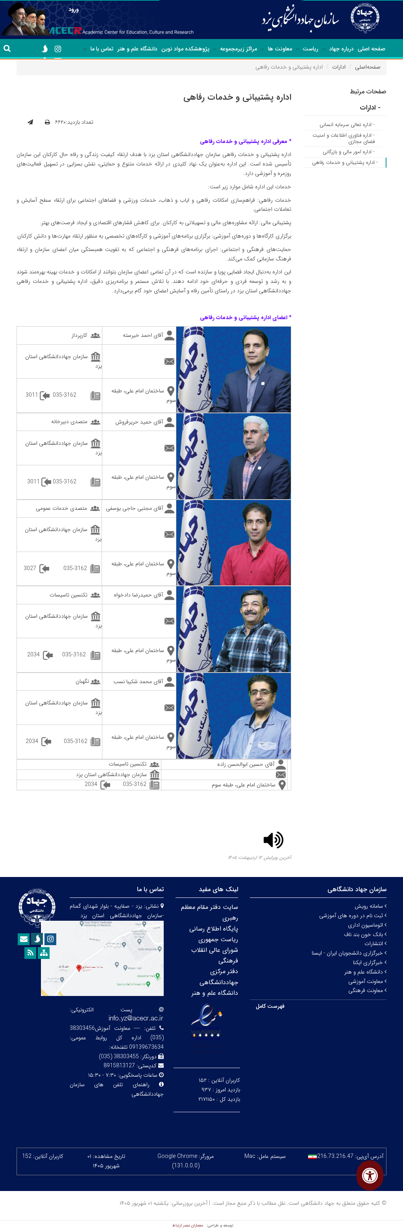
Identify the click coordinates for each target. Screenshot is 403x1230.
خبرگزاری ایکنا (369, 962)
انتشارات (374, 943)
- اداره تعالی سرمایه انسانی (347, 125)
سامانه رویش (370, 906)
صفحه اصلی (371, 49)
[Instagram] (58, 49)
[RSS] (30, 953)
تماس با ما (102, 49)
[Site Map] (44, 953)
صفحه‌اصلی (368, 67)
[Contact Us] (24, 939)
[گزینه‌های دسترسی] (370, 1175)
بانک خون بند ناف (364, 934)
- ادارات (370, 107)
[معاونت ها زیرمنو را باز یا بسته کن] (262, 49)
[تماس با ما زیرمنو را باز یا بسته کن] (85, 49)
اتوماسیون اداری (366, 925)
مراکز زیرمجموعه (238, 49)
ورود (73, 9)
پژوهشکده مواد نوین (185, 49)
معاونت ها (280, 49)
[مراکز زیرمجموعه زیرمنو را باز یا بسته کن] (214, 49)
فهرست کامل (270, 1006)
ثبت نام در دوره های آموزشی (352, 915)
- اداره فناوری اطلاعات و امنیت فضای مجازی (343, 138)
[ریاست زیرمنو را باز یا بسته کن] (297, 49)
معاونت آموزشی (366, 981)
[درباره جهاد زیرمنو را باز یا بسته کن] (323, 49)
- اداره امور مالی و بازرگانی (349, 152)
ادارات (339, 67)
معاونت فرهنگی (366, 990)
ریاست (310, 49)
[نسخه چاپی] (47, 122)
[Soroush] (44, 49)
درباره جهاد (341, 49)
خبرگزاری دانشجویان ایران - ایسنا (348, 953)
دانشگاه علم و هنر (137, 49)
